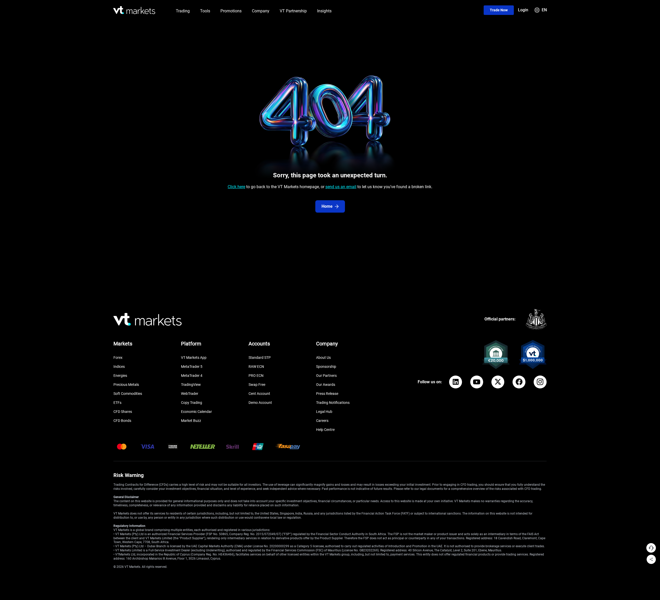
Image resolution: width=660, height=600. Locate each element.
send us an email (340, 186)
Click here (236, 186)
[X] (497, 382)
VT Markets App (194, 357)
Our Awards (325, 384)
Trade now (499, 10)
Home (327, 206)
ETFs (117, 403)
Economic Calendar (196, 412)
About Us (323, 357)
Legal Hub (324, 412)
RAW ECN (256, 366)
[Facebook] (519, 382)
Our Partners (326, 375)
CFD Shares (122, 412)
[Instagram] (540, 382)
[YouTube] (476, 382)
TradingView (191, 384)
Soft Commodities (127, 394)
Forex (117, 357)
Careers (322, 421)
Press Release (327, 394)
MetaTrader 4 (191, 375)
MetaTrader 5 (191, 366)
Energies (120, 375)
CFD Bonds (122, 421)
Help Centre (325, 430)
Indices (119, 366)
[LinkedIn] (455, 382)
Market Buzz (191, 421)
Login (523, 9)
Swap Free (257, 384)
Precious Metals (126, 384)
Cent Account (259, 394)
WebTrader (189, 394)
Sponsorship (326, 366)
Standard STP (260, 357)
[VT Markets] (134, 10)
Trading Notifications (333, 403)
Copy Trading (191, 403)
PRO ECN (256, 375)
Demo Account (260, 403)
